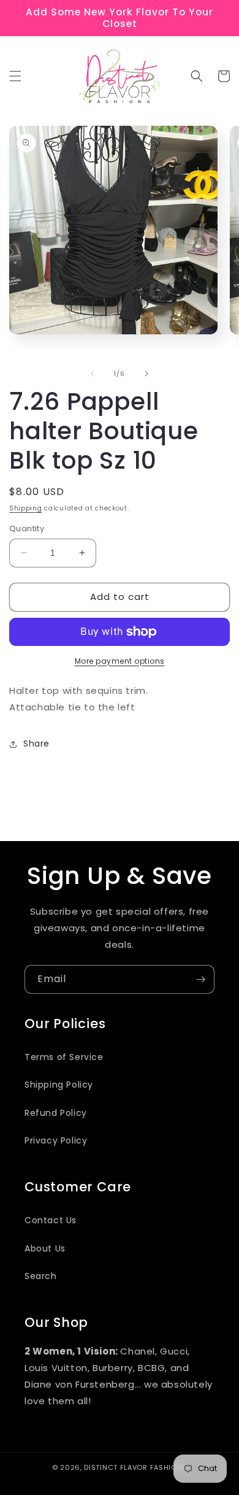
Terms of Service (64, 1057)
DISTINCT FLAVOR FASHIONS (135, 1467)
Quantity (26, 528)
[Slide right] (146, 373)
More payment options (120, 661)
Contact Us (51, 1220)
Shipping (25, 508)
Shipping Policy (59, 1084)
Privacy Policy (56, 1140)
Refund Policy (56, 1113)
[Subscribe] (200, 979)
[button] (15, 76)
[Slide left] (92, 373)
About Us (45, 1248)
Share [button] (36, 743)
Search (41, 1276)
